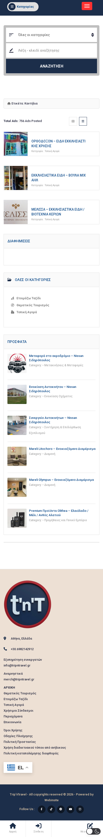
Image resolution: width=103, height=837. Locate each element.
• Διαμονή (48, 454)
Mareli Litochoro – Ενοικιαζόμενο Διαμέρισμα (62, 449)
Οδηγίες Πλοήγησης (18, 736)
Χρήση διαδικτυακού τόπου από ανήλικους (35, 747)
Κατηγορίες (25, 6)
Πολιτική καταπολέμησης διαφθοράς (31, 753)
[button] (93, 831)
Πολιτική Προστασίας (20, 742)
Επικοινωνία (12, 722)
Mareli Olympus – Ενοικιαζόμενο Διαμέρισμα (61, 480)
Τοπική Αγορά (52, 151)
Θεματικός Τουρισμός (33, 305)
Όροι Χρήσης (13, 730)
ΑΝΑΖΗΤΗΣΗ (51, 66)
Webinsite (52, 800)
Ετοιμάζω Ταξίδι (29, 298)
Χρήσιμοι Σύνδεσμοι (18, 710)
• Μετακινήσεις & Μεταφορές (62, 365)
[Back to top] (87, 807)
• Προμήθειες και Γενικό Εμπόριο (64, 520)
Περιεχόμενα (13, 716)
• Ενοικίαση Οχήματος (57, 396)
